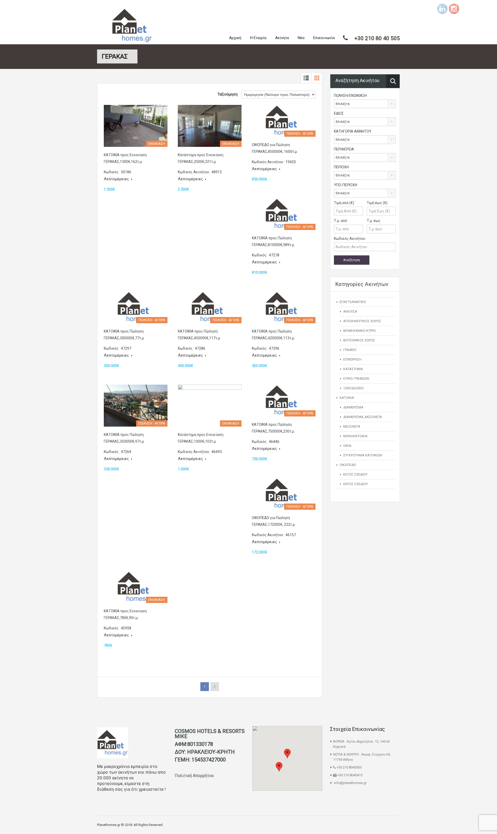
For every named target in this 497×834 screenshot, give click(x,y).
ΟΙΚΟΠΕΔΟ (348, 465)
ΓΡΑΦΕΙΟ (349, 350)
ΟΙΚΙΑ (347, 446)
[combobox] (365, 103)
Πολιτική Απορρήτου (195, 775)
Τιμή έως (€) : (378, 203)
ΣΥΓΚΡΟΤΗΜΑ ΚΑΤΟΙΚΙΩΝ (362, 455)
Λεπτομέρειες (117, 179)
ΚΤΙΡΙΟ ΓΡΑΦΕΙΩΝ (356, 378)
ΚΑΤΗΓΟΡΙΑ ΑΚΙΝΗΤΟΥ (352, 131)
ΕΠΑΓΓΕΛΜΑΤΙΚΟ (353, 302)
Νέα (301, 37)
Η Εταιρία (258, 37)
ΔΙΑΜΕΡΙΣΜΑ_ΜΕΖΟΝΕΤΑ (362, 417)
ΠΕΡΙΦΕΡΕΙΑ (344, 149)
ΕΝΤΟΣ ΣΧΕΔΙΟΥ (355, 484)
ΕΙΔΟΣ (339, 113)
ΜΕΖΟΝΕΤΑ (351, 426)
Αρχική (235, 37)
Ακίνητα (282, 37)
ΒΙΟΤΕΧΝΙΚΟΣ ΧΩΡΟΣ (359, 340)
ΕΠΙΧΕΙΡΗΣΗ (352, 359)
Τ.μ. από (340, 221)
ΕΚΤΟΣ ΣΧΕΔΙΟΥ (355, 474)
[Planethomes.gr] (132, 26)
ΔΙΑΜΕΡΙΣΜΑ (353, 407)
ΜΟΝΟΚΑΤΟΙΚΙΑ (355, 436)
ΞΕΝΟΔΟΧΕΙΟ (353, 388)
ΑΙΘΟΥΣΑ (350, 311)
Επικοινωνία (324, 37)
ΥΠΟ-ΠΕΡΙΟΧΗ (345, 185)
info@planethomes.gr (350, 783)
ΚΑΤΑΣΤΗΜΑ (353, 369)
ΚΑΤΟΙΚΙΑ (347, 398)
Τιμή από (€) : (345, 203)
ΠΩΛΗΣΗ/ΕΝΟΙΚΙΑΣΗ (350, 96)
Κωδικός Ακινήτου (349, 238)
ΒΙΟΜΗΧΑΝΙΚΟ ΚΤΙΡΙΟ (359, 331)
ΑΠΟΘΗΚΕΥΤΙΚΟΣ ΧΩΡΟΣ (362, 321)
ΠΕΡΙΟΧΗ (341, 167)
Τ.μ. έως (374, 221)
